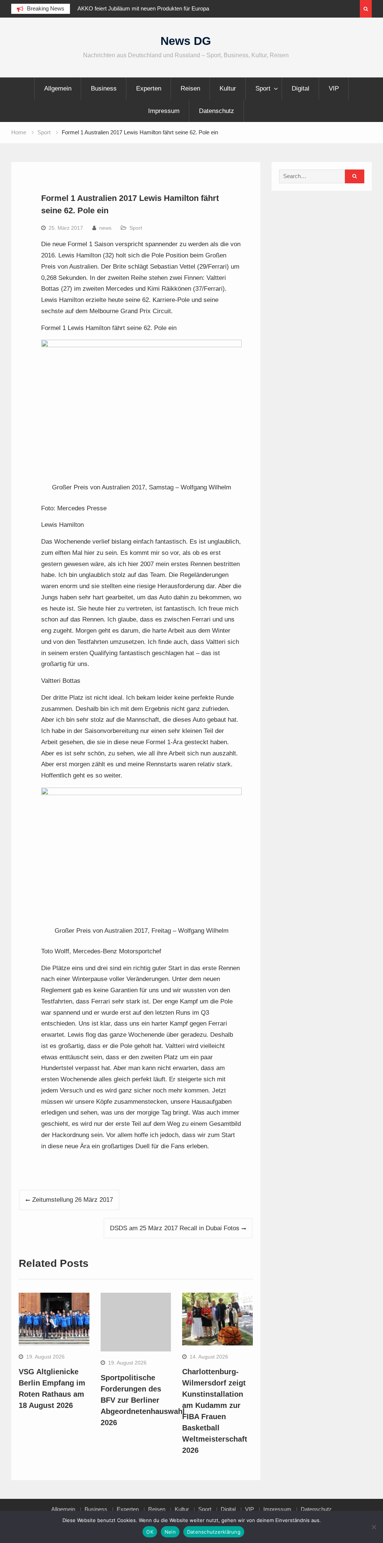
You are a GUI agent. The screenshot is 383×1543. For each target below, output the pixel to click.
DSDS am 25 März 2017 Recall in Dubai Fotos (174, 1228)
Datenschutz (216, 110)
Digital (300, 88)
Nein (170, 1532)
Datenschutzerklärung (213, 1532)
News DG (185, 41)
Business (104, 88)
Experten (148, 88)
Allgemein (57, 88)
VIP (334, 88)
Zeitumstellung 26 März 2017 (72, 1199)
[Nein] (373, 1527)
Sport (262, 88)
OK (149, 1532)
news (105, 228)
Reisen (190, 88)
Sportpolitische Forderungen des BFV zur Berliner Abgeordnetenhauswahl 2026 (143, 1400)
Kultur (228, 88)
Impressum (164, 110)
